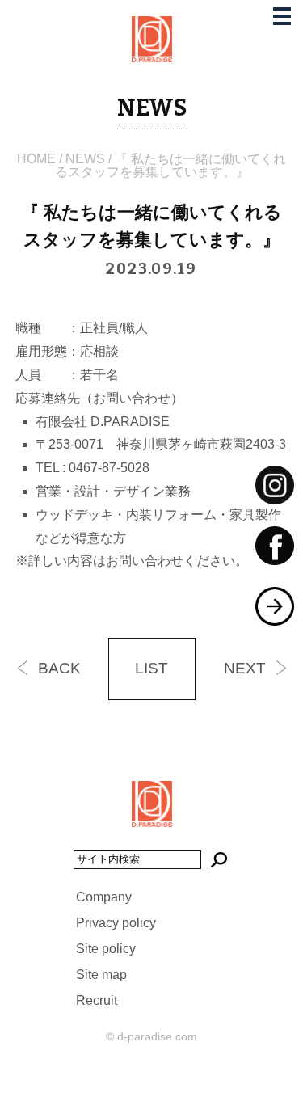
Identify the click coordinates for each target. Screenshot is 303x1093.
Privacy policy (116, 923)
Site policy (106, 949)
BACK (59, 668)
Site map (101, 974)
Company (104, 897)
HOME (36, 159)
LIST (151, 668)
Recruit (96, 1000)
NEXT (245, 668)
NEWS (85, 159)
